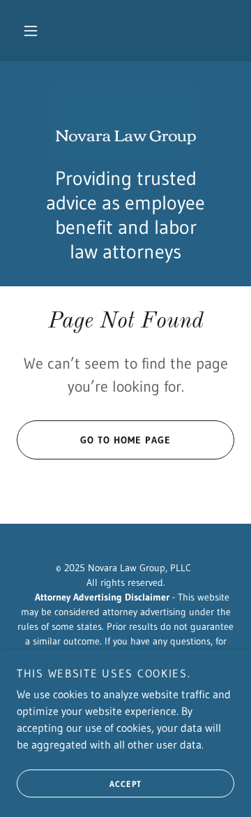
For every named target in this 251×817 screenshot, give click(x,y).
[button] (31, 31)
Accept (125, 784)
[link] (125, 122)
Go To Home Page (125, 440)
